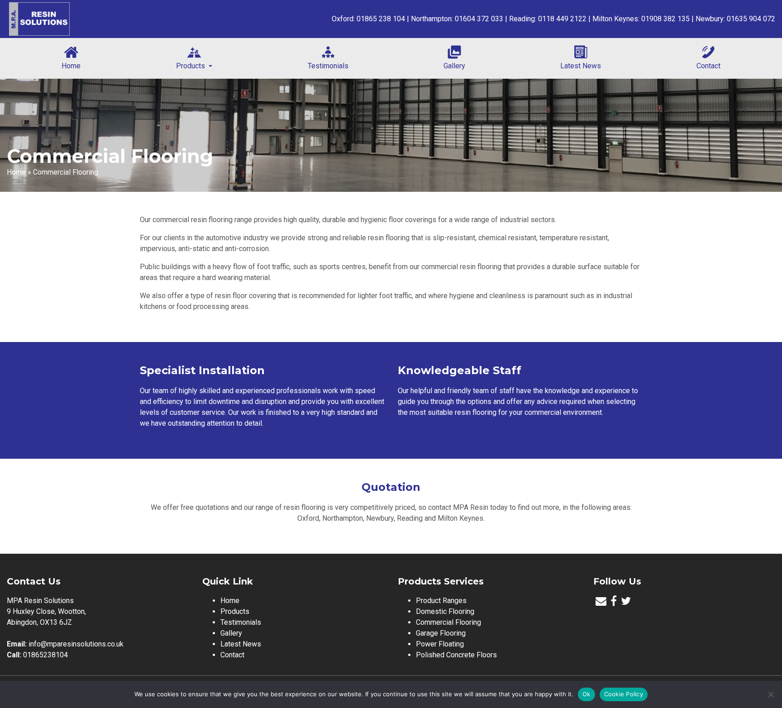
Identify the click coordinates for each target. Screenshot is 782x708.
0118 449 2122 (562, 18)
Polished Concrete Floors (456, 655)
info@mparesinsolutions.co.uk (76, 644)
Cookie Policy (623, 694)
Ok (586, 694)
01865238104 (45, 655)
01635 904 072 (751, 18)
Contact (708, 66)
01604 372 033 (479, 18)
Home (71, 66)
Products (191, 66)
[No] (770, 694)
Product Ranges (441, 600)
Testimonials (328, 66)
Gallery (454, 66)
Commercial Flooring (448, 622)
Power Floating (440, 644)
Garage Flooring (441, 633)
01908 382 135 (665, 18)
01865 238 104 (381, 18)
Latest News (580, 66)
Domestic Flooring (445, 611)
